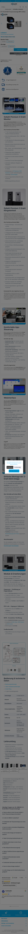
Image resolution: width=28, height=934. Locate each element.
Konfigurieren (10, 467)
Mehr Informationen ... (14, 464)
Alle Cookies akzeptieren (14, 471)
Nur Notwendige (18, 467)
